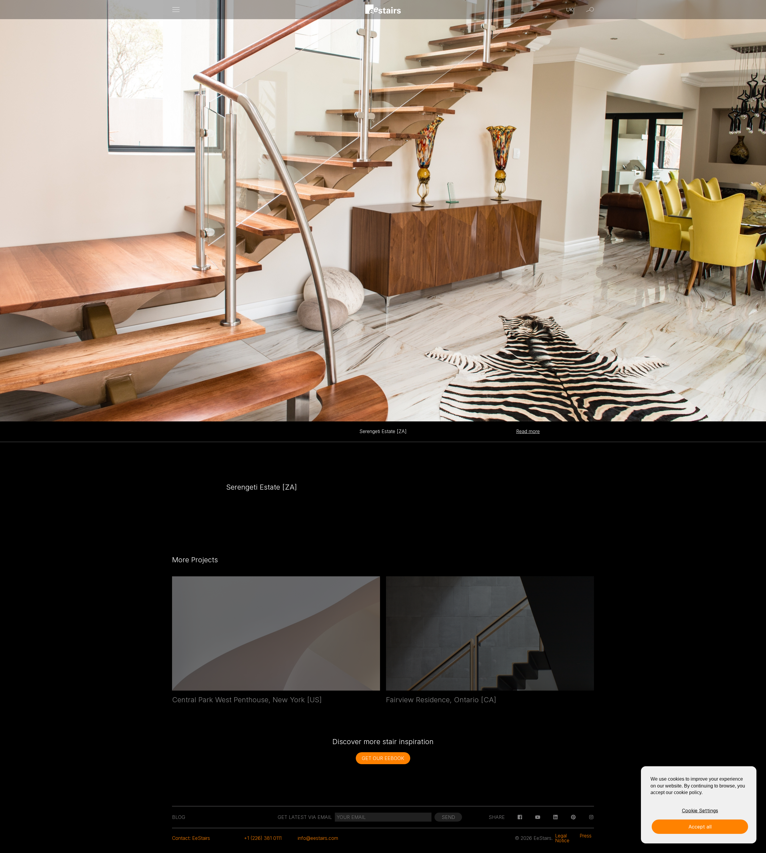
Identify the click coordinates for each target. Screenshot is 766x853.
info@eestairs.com (318, 838)
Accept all (700, 827)
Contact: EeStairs (191, 838)
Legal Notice (562, 838)
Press (586, 836)
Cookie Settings (700, 811)
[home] (383, 9)
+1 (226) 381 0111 (263, 838)
